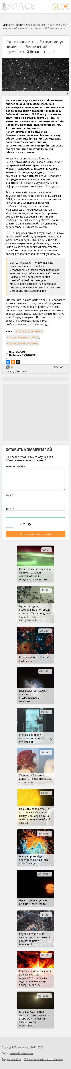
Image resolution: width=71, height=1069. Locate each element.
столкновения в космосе (22, 337)
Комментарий (15, 466)
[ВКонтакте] (8, 362)
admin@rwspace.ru (21, 1053)
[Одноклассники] (13, 362)
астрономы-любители (29, 331)
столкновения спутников (22, 343)
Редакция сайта (11, 1059)
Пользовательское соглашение (43, 1059)
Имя (9, 495)
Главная (7, 24)
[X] (18, 362)
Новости (19, 24)
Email (10, 508)
